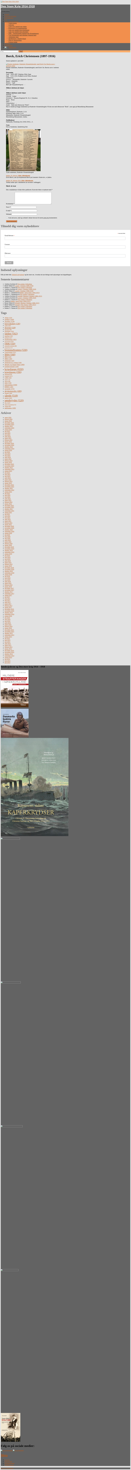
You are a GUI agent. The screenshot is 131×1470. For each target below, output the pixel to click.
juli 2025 (7, 431)
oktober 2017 (9, 592)
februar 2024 (8, 460)
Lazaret (9, 376)
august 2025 (8, 429)
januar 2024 (8, 462)
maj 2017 (7, 600)
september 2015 (9, 635)
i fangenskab (10, 352)
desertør (10, 327)
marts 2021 (8, 521)
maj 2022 (7, 497)
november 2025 (9, 424)
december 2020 (9, 526)
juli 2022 (7, 493)
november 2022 (9, 486)
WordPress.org (9, 1465)
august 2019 (8, 554)
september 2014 (9, 656)
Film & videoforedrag (15, 40)
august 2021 (8, 512)
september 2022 (9, 490)
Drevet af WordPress (7, 1468)
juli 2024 (7, 452)
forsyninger (9, 341)
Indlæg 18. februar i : (18, 175)
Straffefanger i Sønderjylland (17, 39)
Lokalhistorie (9, 45)
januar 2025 (8, 442)
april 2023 (8, 478)
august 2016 (8, 616)
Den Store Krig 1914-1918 (18, 6)
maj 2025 (7, 435)
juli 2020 (7, 535)
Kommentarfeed (9, 1463)
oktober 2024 (9, 447)
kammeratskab (12, 367)
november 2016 (9, 611)
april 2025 (8, 436)
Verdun (8, 406)
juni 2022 (7, 495)
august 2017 (8, 595)
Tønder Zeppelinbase (10, 404)
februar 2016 (8, 626)
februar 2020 (8, 543)
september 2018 (9, 573)
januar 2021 (8, 524)
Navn (8, 207)
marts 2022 (8, 500)
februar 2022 (8, 502)
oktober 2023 (9, 467)
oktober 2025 (9, 426)
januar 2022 (8, 504)
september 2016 (9, 614)
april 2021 (8, 519)
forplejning (10, 339)
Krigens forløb (12, 42)
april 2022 (8, 498)
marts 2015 (8, 645)
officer (7, 381)
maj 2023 (7, 476)
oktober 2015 (9, 633)
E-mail (8, 210)
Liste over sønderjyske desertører (18, 32)
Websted (8, 214)
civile (8, 325)
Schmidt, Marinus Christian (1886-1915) (29, 296)
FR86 (10, 343)
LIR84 (8, 378)
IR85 (8, 357)
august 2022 (8, 492)
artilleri (9, 319)
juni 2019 (7, 557)
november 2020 (9, 528)
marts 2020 (8, 542)
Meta (4, 1455)
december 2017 (9, 588)
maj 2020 (7, 538)
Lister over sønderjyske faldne (17, 26)
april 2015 (8, 643)
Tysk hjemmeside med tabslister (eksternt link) (22, 35)
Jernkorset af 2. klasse (13, 362)
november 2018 (9, 569)
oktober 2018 (9, 571)
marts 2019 (8, 562)
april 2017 (8, 602)
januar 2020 (8, 545)
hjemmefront (9, 347)
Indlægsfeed (8, 1461)
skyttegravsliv (13, 391)
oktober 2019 (9, 550)
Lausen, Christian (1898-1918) (24, 286)
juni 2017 (7, 599)
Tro (7, 403)
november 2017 (9, 590)
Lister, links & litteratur (12, 21)
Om (6, 20)
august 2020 (8, 533)
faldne (11, 333)
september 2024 (9, 448)
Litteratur (11, 25)
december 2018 (9, 567)
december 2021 (9, 505)
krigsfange (14, 369)
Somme (8, 393)
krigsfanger (13, 372)
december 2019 (9, 547)
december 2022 (9, 485)
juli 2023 (7, 473)
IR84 (10, 354)
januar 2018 (8, 586)
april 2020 (8, 540)
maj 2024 (7, 455)
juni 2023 (7, 474)
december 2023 (9, 464)
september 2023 (9, 469)
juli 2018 (7, 576)
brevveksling (12, 324)
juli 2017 (7, 597)
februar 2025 (8, 440)
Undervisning (12, 23)
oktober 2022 (9, 488)
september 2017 (9, 593)
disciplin (8, 329)
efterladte (9, 331)
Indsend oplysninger (18, 274)
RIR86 (9, 387)
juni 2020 (7, 536)
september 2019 (9, 552)
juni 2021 (7, 516)
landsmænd (8, 374)
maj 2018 (7, 580)
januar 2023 (8, 483)
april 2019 (8, 561)
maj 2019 (7, 559)
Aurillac (9, 321)
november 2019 (9, 549)
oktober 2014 (9, 654)
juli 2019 (7, 555)
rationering (11, 385)
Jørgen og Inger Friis (14, 365)
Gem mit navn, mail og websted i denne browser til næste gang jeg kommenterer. (32, 218)
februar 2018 (8, 585)
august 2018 (8, 574)
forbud (8, 337)
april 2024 (8, 457)
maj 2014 (7, 662)
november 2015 (9, 631)
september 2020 (9, 531)
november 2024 (9, 445)
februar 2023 (8, 481)
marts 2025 (8, 438)
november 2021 (9, 507)
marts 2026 (8, 417)
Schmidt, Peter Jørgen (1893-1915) (25, 305)
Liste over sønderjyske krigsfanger (18, 30)
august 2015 (8, 637)
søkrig (8, 398)
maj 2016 (7, 621)
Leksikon (7, 44)
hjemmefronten (16, 349)
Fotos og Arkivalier (10, 16)
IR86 (8, 359)
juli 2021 (7, 514)
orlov (8, 383)
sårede (11, 395)
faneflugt (9, 336)
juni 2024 (7, 454)
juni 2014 (7, 661)
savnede (9, 389)
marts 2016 (8, 624)
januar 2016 (8, 628)
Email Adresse (9, 235)
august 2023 (8, 471)
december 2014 (9, 650)
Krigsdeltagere (9, 18)
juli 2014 (7, 659)
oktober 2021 (9, 509)
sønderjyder (14, 400)
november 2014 (9, 652)
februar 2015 (8, 647)
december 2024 (9, 443)
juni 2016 (7, 619)
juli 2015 (7, 638)
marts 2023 (8, 479)
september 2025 (9, 428)
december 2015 (9, 630)
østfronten (10, 408)
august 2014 (8, 657)
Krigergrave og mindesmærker (17, 28)
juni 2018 (7, 578)
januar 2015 (8, 649)
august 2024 (8, 450)
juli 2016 (7, 618)
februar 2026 (8, 419)
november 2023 (9, 466)
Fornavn (7, 244)
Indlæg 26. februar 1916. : (19, 180)
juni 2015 (7, 640)
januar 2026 (8, 421)
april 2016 (8, 623)
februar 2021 (8, 523)
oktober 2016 (9, 612)
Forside (7, 14)
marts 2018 (8, 583)
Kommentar (10, 204)
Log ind (7, 1460)
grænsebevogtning (11, 346)
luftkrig (7, 379)
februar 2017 (8, 605)
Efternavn (8, 253)
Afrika (8, 317)
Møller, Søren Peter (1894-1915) (30, 293)
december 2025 (9, 423)
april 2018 (8, 581)
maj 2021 (7, 517)
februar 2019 (8, 564)
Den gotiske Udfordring (24, 284)
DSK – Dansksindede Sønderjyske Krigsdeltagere (23, 33)
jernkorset (9, 361)
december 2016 (9, 609)
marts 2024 (8, 459)
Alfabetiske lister (13, 37)
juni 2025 (7, 433)
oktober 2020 (9, 530)
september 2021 (9, 511)
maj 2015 (7, 642)
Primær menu (5, 11)
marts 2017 (8, 604)
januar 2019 (8, 566)
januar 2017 (8, 607)
